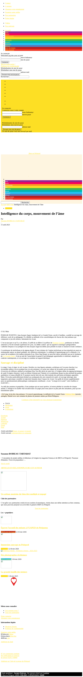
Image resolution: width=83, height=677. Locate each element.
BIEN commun (6, 559)
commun (8, 44)
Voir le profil (5, 464)
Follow (11, 634)
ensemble (8, 40)
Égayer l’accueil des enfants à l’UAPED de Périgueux (24, 528)
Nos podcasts (9, 26)
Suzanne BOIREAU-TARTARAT (13, 221)
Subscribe (13, 636)
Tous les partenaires (41, 508)
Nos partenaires (10, 15)
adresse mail (25, 72)
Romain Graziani (58, 343)
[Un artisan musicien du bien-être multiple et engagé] (14, 490)
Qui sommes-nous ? (12, 611)
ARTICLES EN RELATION (11, 468)
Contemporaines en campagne (21, 433)
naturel (7, 42)
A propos (8, 6)
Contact (7, 3)
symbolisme (9, 409)
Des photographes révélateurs (14, 555)
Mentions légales (11, 627)
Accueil (7, 30)
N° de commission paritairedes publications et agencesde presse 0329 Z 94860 (10, 655)
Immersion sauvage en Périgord (15, 545)
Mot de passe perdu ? (8, 64)
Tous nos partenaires (12, 612)
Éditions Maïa (70, 394)
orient (7, 407)
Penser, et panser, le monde (22, 431)
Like (8, 638)
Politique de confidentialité (10, 66)
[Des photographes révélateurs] (19, 551)
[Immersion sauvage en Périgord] (6, 540)
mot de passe (25, 60)
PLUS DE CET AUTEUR (32, 468)
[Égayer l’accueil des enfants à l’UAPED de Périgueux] (6, 523)
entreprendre (9, 36)
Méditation (9, 405)
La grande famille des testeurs (14, 572)
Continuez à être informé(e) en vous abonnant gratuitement (41, 400)
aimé (6, 32)
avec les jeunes (10, 48)
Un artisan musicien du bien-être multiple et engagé (23, 494)
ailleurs (7, 46)
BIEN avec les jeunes (8, 532)
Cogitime (46, 673)
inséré (7, 34)
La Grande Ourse (9, 356)
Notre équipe (9, 18)
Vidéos (7, 23)
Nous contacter (6, 616)
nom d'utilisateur (26, 57)
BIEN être (10, 205)
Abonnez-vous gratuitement (14, 9)
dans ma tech (9, 50)
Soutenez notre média (12, 12)
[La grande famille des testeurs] (6, 568)
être (6, 38)
